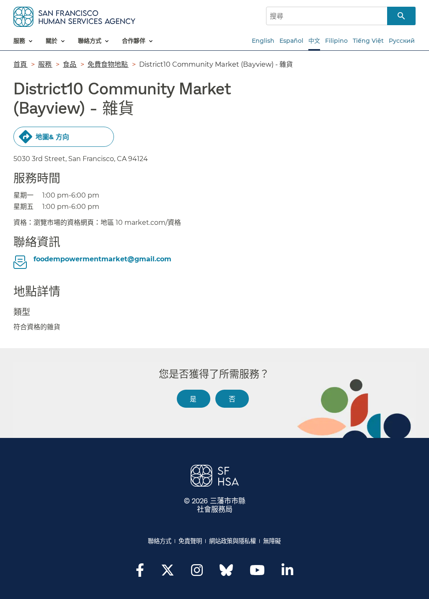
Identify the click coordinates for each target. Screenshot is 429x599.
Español (291, 40)
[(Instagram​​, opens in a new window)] (197, 572)
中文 (314, 40)
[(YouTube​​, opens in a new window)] (257, 572)
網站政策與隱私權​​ (232, 541)
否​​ (232, 399)
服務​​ (45, 64)
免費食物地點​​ (108, 64)
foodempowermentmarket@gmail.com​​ (103, 259)
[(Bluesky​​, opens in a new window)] (226, 574)
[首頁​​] (74, 15)
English (263, 40)
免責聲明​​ (190, 541)
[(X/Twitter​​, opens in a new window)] (167, 572)
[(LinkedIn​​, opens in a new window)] (287, 572)
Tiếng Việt (368, 40)
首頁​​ (20, 64)
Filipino (336, 40)
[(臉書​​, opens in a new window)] (140, 572)
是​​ (193, 399)
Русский (402, 40)
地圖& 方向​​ (53, 136)
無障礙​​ (272, 541)
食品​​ (70, 64)
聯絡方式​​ (160, 541)
